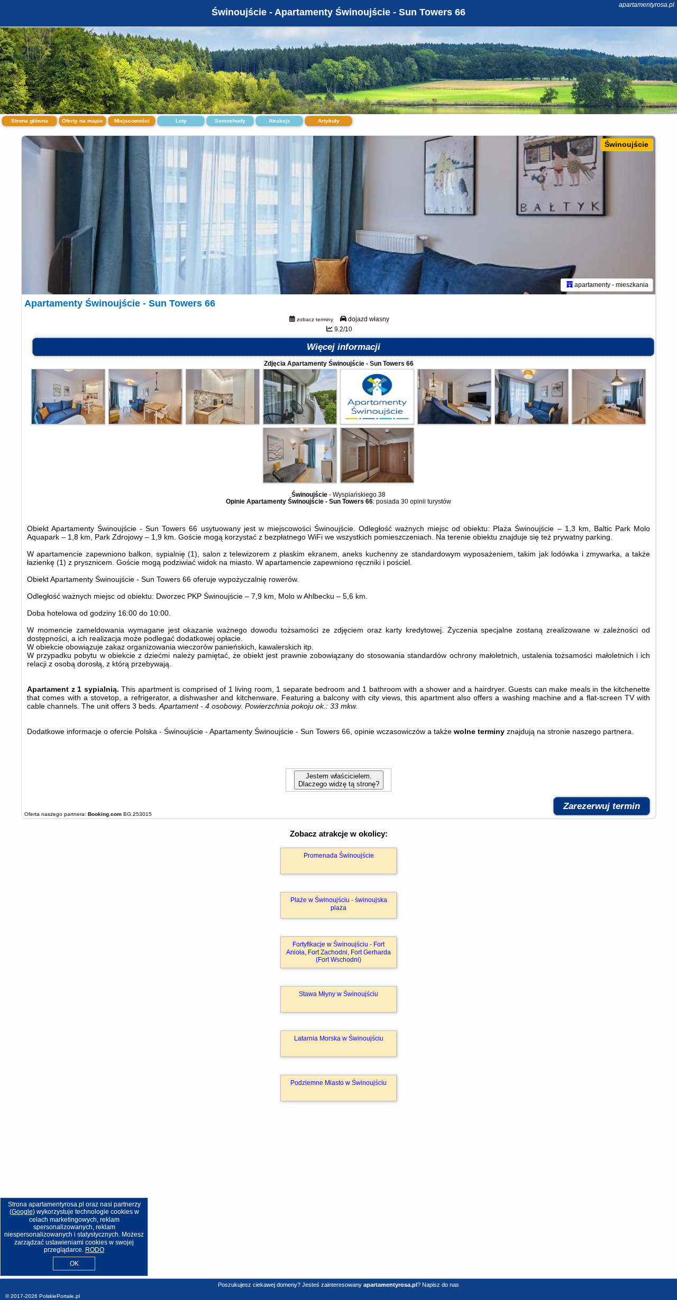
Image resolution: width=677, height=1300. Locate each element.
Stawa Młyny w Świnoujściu (338, 994)
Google (22, 1211)
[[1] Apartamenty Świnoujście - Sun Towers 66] (338, 215)
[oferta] (569, 285)
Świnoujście (626, 144)
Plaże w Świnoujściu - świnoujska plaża (338, 903)
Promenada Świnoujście (339, 855)
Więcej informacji (343, 347)
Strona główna (29, 121)
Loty (181, 121)
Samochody (230, 121)
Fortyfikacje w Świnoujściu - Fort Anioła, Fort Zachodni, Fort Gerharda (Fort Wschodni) (338, 952)
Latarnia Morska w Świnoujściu (338, 1038)
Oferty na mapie (82, 121)
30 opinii (413, 501)
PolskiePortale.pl (59, 1296)
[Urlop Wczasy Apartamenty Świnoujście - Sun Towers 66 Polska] (68, 421)
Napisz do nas (440, 1285)
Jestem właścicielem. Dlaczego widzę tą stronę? (338, 780)
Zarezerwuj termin (601, 806)
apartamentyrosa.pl (646, 4)
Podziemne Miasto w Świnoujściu (338, 1083)
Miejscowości (132, 121)
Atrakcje (279, 121)
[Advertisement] (338, 1201)
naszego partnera (602, 731)
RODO (94, 1249)
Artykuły (329, 121)
